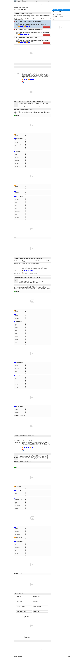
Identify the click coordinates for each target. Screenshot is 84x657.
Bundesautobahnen (58, 11)
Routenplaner (57, 19)
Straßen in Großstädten (59, 16)
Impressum (68, 656)
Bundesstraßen (58, 14)
